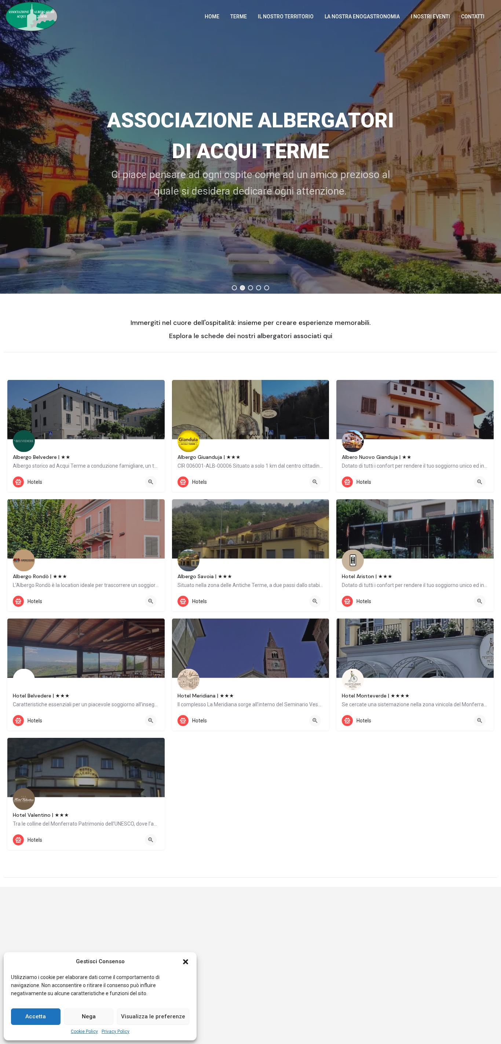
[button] (185, 961)
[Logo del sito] (32, 16)
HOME (212, 16)
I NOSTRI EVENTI (430, 16)
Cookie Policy (84, 1031)
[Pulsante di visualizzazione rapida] (151, 482)
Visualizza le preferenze (153, 1016)
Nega (89, 1016)
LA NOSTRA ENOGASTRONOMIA (362, 16)
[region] (250, 147)
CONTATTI (472, 16)
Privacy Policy (115, 1031)
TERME (238, 16)
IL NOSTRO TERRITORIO (286, 16)
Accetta (35, 1016)
